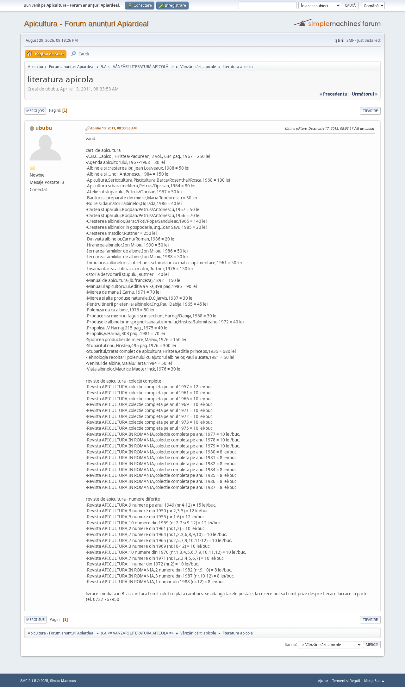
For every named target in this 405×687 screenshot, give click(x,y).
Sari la (290, 644)
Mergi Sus (35, 619)
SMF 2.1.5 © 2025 (34, 681)
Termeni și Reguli (346, 680)
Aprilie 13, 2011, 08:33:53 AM (113, 128)
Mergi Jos (35, 110)
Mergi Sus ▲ (374, 680)
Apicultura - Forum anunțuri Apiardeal (86, 23)
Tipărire (370, 110)
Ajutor (323, 680)
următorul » (364, 94)
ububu (43, 127)
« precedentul (334, 94)
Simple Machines (63, 681)
